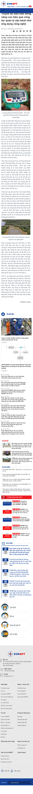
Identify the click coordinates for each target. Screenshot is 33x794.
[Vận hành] (4, 607)
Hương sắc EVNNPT (22, 697)
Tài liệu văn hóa (5, 756)
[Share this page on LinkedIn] (27, 31)
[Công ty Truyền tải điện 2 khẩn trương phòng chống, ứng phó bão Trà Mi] (16, 326)
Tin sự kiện (9, 543)
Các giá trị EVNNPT (6, 694)
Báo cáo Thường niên (6, 708)
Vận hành (19, 716)
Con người (3, 699)
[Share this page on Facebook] (30, 31)
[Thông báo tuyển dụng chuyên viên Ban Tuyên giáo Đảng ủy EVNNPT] (7, 519)
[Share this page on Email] (13, 31)
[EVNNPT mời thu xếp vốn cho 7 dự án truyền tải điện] (7, 535)
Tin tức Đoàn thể (21, 694)
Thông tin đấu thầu (22, 722)
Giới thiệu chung (5, 688)
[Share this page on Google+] (20, 31)
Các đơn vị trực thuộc (6, 705)
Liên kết (3, 782)
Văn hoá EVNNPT (7, 752)
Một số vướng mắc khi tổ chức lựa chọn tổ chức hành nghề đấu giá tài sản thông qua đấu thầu (13, 424)
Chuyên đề (3, 734)
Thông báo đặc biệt (22, 719)
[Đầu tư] (4, 616)
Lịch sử (3, 691)
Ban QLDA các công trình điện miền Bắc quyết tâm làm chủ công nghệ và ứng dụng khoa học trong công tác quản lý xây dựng (13, 408)
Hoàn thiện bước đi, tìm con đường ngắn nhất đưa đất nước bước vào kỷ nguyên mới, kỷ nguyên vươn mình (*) (12, 432)
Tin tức (3, 713)
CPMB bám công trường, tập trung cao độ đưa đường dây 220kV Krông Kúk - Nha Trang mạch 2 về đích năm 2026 (19, 573)
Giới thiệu (4, 684)
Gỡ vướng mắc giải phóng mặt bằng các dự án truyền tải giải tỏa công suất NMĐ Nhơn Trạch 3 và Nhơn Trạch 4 (13, 384)
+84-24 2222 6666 (9, 671)
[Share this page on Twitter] (24, 31)
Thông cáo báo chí (22, 745)
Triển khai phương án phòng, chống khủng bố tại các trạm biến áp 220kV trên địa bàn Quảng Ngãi (20, 562)
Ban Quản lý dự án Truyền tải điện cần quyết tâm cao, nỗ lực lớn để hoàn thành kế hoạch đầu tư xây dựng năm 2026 (20, 551)
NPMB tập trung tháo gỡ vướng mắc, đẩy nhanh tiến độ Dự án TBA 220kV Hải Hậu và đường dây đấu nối (20, 594)
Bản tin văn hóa (5, 759)
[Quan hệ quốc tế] (4, 625)
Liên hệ (6, 771)
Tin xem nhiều (6, 467)
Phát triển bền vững (8, 741)
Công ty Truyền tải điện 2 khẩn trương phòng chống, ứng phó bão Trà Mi (15, 339)
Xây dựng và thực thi (6, 762)
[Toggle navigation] (3, 10)
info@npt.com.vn (8, 676)
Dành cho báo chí (23, 741)
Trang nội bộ (17, 6)
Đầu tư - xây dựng (5, 722)
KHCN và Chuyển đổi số (7, 728)
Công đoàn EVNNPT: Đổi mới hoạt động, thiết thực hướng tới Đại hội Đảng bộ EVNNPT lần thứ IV (13, 392)
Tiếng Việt (30, 7)
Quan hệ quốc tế (5, 725)
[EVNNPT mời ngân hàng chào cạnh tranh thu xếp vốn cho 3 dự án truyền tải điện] (7, 511)
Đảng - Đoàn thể (23, 684)
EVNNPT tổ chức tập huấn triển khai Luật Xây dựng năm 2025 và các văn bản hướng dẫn (20, 583)
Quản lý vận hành (5, 719)
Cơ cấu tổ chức (5, 702)
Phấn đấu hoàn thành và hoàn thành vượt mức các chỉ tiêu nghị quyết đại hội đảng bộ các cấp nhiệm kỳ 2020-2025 (13, 399)
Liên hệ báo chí (21, 748)
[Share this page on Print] (17, 31)
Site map (17, 771)
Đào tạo (3, 737)
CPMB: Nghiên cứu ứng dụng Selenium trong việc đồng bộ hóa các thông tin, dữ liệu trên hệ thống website (16, 366)
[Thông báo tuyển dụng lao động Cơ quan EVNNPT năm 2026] (7, 503)
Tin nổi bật (5, 441)
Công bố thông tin (23, 713)
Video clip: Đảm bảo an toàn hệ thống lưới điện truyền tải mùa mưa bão (12, 377)
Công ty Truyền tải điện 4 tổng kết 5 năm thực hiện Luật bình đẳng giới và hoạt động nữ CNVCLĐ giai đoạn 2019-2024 (13, 416)
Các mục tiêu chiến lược (7, 697)
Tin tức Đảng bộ (21, 691)
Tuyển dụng (21, 752)
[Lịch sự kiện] (4, 633)
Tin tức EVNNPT (5, 716)
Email (25, 6)
